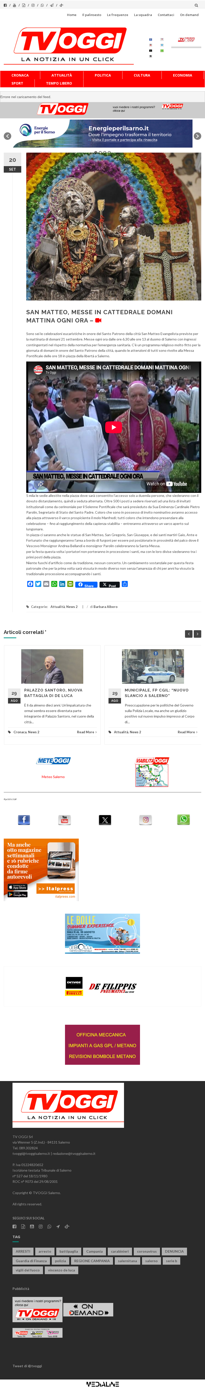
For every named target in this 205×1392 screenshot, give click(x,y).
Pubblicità (20, 1288)
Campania (94, 1251)
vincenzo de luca (61, 1270)
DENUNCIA (174, 1251)
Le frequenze (117, 15)
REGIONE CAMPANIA (92, 1261)
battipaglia (69, 1251)
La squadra (143, 15)
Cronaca (20, 75)
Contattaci (166, 15)
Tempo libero (59, 83)
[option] (102, 133)
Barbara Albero (106, 607)
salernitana (127, 1261)
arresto (44, 1251)
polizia (60, 1261)
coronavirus (147, 1251)
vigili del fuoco (28, 1270)
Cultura (142, 75)
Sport (17, 83)
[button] (7, 136)
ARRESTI (23, 1251)
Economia (182, 75)
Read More (85, 732)
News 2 (72, 607)
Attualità (62, 75)
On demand (189, 15)
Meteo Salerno (53, 777)
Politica (103, 75)
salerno (151, 1261)
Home (71, 15)
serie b (171, 1261)
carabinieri (120, 1251)
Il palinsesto (91, 15)
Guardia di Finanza (31, 1261)
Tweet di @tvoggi (27, 1366)
